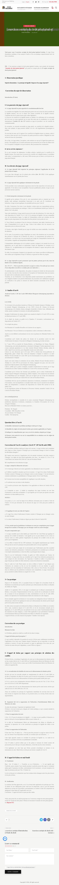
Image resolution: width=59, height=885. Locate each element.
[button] (5, 839)
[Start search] (56, 8)
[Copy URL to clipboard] (52, 819)
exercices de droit (11, 810)
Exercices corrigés (29, 26)
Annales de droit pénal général (14, 68)
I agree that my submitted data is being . (21, 867)
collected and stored (29, 867)
